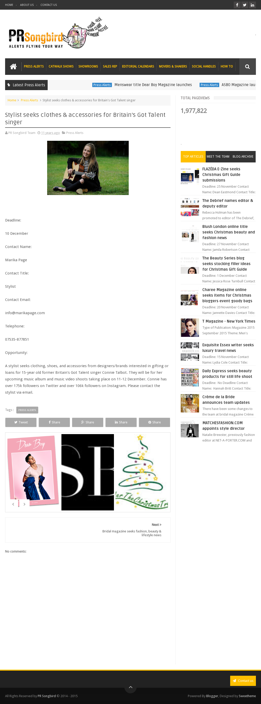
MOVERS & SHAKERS (173, 66)
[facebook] (237, 5)
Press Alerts (91, 85)
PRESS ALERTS (34, 66)
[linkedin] (252, 5)
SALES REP (110, 66)
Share (56, 422)
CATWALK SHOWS (61, 66)
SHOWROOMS (88, 66)
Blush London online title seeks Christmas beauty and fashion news (228, 232)
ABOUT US (27, 5)
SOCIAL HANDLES (204, 66)
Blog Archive (243, 156)
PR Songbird (47, 696)
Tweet (23, 422)
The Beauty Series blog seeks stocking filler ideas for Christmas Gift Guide (226, 264)
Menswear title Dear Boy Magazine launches (142, 84)
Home (12, 100)
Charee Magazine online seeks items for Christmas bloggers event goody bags (227, 295)
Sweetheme (247, 696)
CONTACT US (49, 5)
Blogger (212, 696)
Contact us (245, 681)
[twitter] (244, 5)
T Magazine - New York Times (228, 321)
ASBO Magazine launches (233, 84)
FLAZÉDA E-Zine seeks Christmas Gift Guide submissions (221, 175)
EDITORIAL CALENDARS (138, 66)
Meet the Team (218, 156)
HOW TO (227, 66)
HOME (9, 5)
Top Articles (193, 156)
